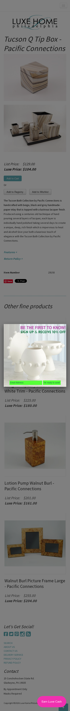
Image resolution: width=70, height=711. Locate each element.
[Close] (66, 324)
